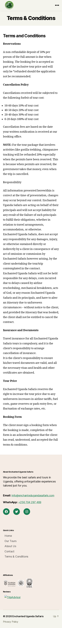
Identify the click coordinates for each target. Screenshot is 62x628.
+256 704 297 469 (29, 502)
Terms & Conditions (16, 556)
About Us (10, 546)
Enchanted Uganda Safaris (28, 616)
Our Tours (11, 541)
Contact (9, 551)
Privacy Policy (10, 621)
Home (8, 535)
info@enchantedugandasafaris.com (33, 495)
